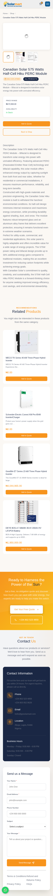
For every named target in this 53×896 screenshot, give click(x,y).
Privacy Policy (14, 884)
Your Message (13, 833)
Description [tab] (8, 145)
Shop (12, 13)
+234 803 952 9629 (23, 703)
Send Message (25, 863)
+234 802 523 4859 (28, 619)
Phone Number (13, 808)
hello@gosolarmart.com (25, 714)
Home (5, 13)
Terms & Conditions (16, 876)
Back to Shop (26, 132)
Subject (10, 821)
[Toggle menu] (47, 3)
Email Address (13, 794)
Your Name (12, 781)
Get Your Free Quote (24, 609)
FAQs (29, 884)
